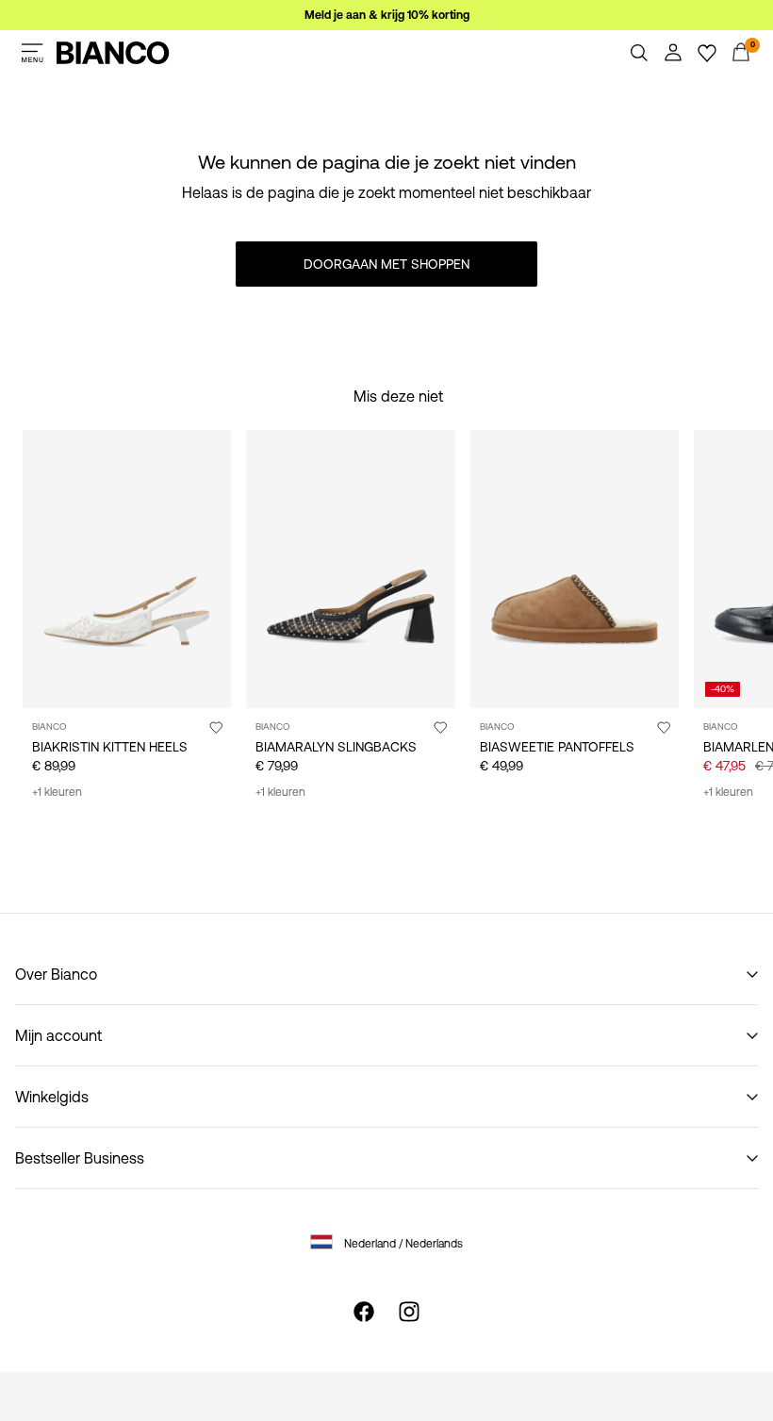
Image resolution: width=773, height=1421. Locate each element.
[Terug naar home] (113, 52)
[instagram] (409, 1312)
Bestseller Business (79, 1157)
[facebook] (364, 1312)
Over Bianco (56, 974)
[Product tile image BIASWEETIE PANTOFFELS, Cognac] (574, 569)
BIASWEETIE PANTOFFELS (557, 746)
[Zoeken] (639, 53)
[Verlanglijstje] (707, 53)
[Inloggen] (673, 53)
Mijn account (58, 1035)
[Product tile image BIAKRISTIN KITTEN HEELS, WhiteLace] (127, 569)
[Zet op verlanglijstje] (216, 727)
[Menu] (32, 53)
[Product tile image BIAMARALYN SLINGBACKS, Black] (350, 569)
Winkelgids (52, 1096)
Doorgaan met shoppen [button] (386, 264)
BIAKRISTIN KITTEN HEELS (110, 746)
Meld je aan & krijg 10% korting (386, 15)
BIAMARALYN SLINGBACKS (336, 746)
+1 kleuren (57, 792)
